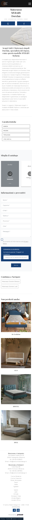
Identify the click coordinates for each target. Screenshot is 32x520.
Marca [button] (5, 126)
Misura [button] (5, 130)
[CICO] (16, 353)
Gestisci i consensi (17, 518)
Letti (16, 492)
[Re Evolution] (16, 317)
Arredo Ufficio (16, 500)
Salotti (16, 490)
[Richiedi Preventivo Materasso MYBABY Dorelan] (24, 23)
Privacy (3, 518)
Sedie (16, 484)
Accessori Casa (12, 19)
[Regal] (2, 13)
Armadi (16, 494)
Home (5, 19)
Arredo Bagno (16, 498)
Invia (16, 265)
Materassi (20, 19)
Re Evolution (16, 334)
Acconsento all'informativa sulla (15, 242)
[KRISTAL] (16, 389)
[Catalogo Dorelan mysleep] (10, 174)
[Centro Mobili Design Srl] (4, 4)
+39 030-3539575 (17, 459)
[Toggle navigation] (29, 4)
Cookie (8, 518)
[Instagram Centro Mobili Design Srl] (18, 510)
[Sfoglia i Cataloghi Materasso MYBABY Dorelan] (8, 23)
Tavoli (16, 482)
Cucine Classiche (16, 478)
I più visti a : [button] (7, 139)
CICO (16, 370)
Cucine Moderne (16, 476)
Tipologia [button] (6, 135)
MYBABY (26, 19)
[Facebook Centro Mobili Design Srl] (14, 510)
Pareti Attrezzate (16, 480)
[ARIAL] (16, 425)
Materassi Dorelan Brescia (10, 281)
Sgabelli (16, 486)
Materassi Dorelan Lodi (9, 286)
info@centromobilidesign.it (18, 461)
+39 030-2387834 (17, 471)
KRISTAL (16, 406)
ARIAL (16, 442)
